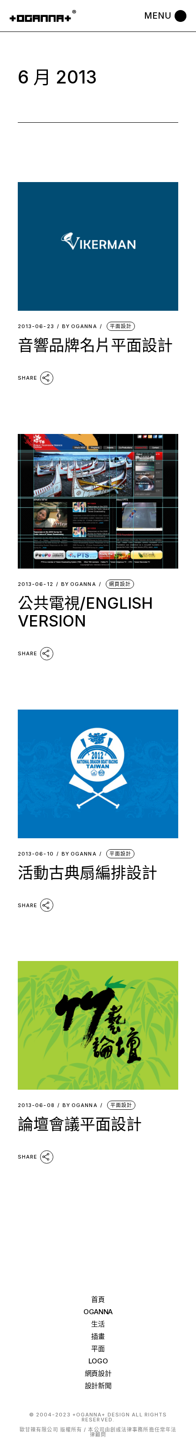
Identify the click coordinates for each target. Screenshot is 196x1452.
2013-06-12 (35, 584)
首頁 (97, 1299)
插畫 (97, 1336)
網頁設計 (120, 584)
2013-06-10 (36, 854)
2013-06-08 (36, 1105)
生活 (97, 1324)
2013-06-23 (36, 326)
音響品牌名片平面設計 (95, 345)
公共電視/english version (85, 612)
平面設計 (121, 326)
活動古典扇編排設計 (87, 872)
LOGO (98, 1361)
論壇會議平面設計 (80, 1124)
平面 (97, 1348)
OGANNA (79, 326)
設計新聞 (98, 1385)
